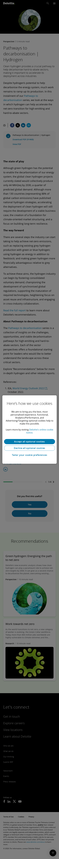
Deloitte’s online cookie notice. (39, 431)
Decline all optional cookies (29, 448)
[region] (29, 429)
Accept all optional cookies (29, 441)
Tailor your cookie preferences (29, 455)
